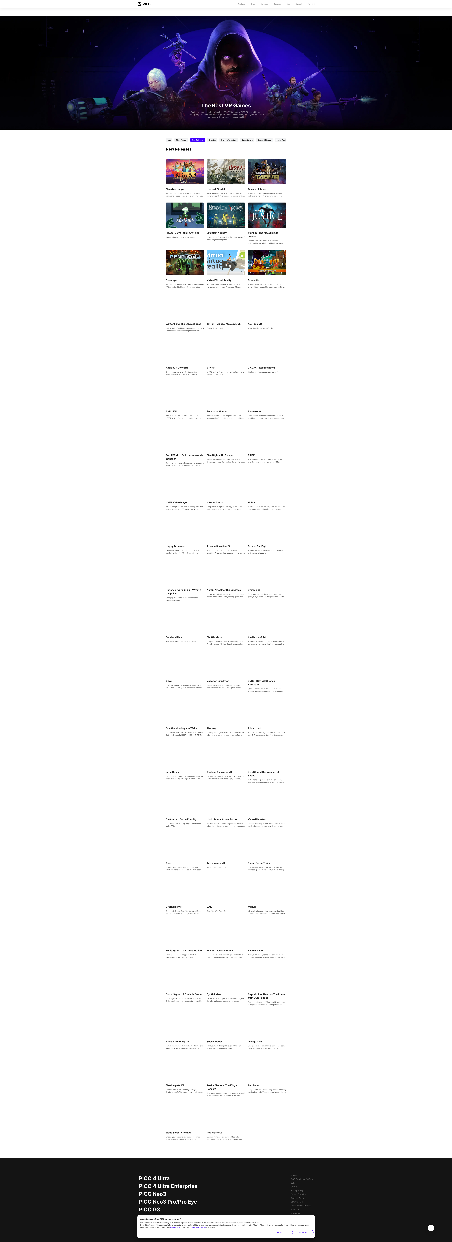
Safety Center (297, 1202)
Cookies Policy (297, 1198)
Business (277, 4)
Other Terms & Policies (301, 1205)
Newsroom (295, 1213)
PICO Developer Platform (302, 1179)
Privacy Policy (297, 1190)
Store (253, 4)
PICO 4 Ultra (154, 1178)
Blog (288, 4)
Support (299, 4)
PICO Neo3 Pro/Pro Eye (168, 1201)
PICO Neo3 (152, 1194)
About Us (295, 1209)
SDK (292, 1183)
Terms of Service (298, 1194)
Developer (264, 4)
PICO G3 (149, 1209)
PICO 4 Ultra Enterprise (168, 1186)
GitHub (294, 1186)
